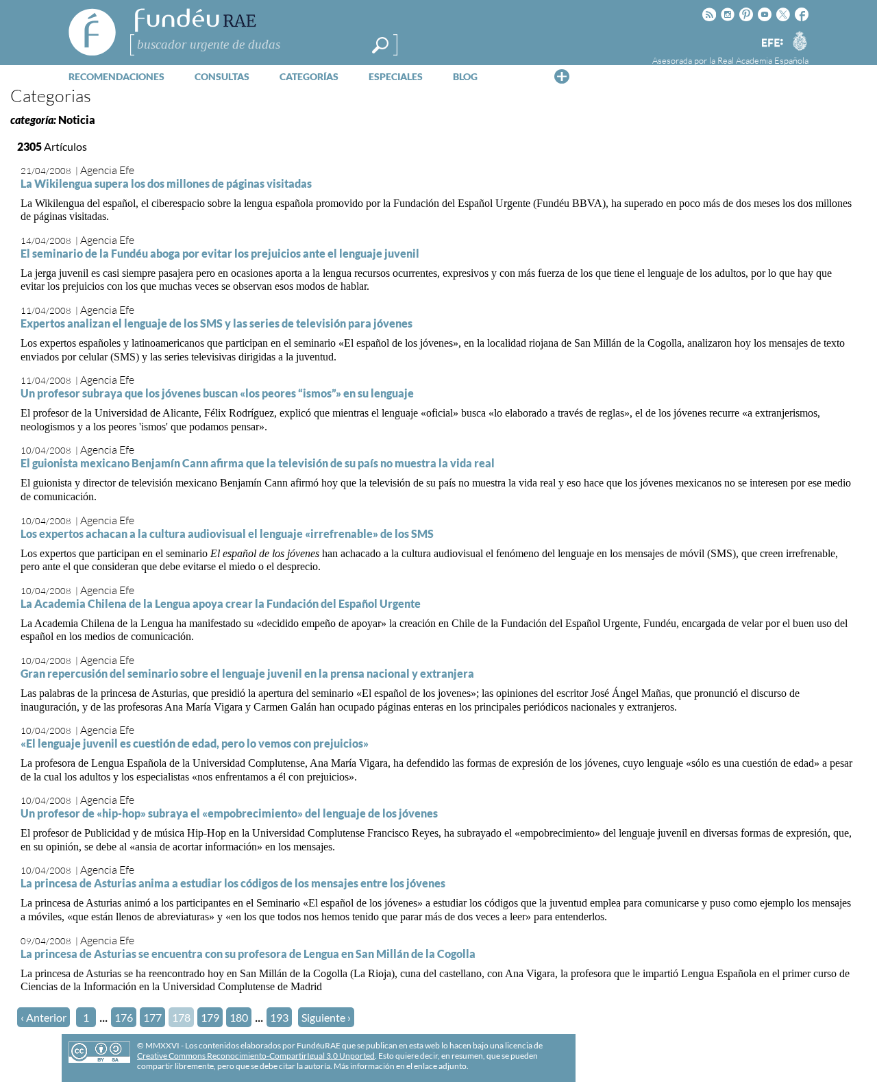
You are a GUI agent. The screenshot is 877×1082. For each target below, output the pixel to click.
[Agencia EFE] (771, 43)
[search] (380, 45)
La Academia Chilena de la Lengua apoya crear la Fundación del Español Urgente (221, 603)
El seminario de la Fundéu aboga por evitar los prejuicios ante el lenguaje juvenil (220, 253)
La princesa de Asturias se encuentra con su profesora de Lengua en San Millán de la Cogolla (248, 953)
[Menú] (561, 76)
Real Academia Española (762, 60)
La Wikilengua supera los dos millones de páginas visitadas (166, 183)
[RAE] (799, 40)
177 (152, 1017)
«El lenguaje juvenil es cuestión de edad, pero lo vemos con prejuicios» (195, 743)
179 (210, 1017)
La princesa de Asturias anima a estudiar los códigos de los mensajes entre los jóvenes (233, 882)
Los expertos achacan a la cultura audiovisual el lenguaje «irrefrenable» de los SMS (227, 533)
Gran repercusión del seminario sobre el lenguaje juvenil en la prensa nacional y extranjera (247, 673)
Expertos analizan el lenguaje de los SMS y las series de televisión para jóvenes (216, 323)
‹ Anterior (43, 1017)
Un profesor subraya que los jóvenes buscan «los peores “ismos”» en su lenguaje (217, 392)
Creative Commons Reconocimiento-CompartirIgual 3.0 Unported (256, 1055)
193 (279, 1017)
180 (239, 1017)
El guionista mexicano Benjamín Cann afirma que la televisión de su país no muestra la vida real (258, 462)
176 (123, 1017)
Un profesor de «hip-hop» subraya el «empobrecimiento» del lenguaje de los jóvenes (229, 813)
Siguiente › (326, 1017)
